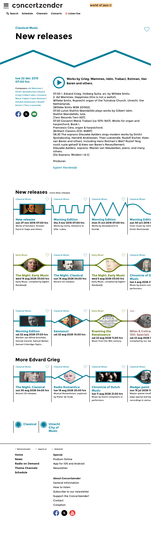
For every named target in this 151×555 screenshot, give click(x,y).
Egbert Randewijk (65, 167)
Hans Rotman (38, 98)
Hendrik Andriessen (25, 102)
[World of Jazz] (101, 5)
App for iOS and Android (68, 463)
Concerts (56, 13)
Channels (41, 13)
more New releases (60, 192)
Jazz (132, 311)
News (18, 459)
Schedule (27, 13)
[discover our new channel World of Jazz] (101, 5)
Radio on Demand (27, 463)
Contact (58, 500)
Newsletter (60, 468)
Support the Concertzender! (71, 496)
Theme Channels (26, 468)
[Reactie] (34, 114)
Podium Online (62, 459)
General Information (66, 482)
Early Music (22, 255)
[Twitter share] (26, 114)
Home (19, 454)
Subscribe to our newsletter (71, 491)
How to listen (61, 487)
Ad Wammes (34, 88)
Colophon (59, 504)
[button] (59, 82)
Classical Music (26, 28)
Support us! (42, 449)
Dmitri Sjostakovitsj (25, 91)
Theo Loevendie (32, 105)
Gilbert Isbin (29, 95)
